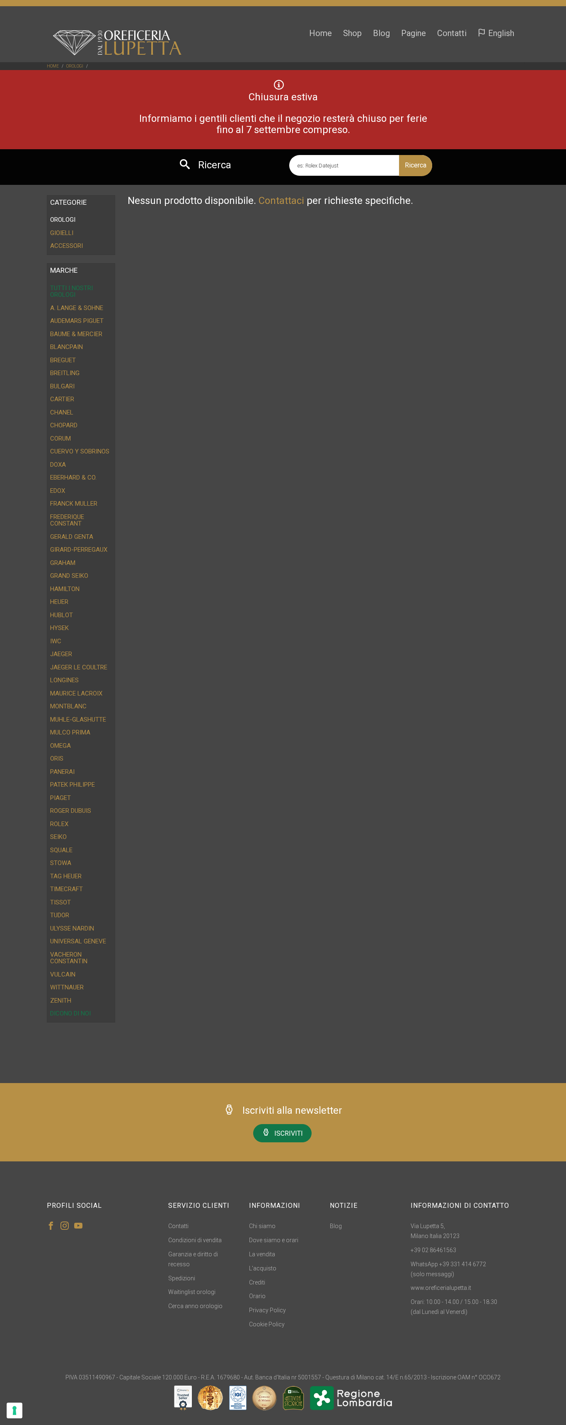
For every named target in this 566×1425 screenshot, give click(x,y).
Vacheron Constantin (68, 958)
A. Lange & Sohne (76, 308)
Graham (62, 563)
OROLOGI (74, 66)
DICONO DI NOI (70, 1013)
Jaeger (61, 654)
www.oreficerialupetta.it (441, 1287)
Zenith (60, 1000)
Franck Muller (73, 503)
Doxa (58, 464)
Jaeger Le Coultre (78, 667)
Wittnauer (67, 987)
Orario (257, 1296)
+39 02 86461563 (433, 1250)
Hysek (59, 628)
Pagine (413, 33)
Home (320, 33)
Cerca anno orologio (195, 1306)
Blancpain (66, 347)
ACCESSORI (66, 246)
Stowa (60, 863)
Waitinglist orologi (191, 1292)
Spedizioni (181, 1278)
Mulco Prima (70, 732)
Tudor (59, 915)
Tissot (60, 902)
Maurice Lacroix (76, 693)
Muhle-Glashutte (78, 719)
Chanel (61, 412)
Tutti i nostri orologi (71, 291)
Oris (56, 758)
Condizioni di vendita (195, 1240)
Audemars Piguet (77, 321)
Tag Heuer (66, 876)
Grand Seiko (69, 575)
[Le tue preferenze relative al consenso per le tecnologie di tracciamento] (14, 1410)
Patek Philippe (72, 784)
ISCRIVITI (288, 1133)
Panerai (62, 772)
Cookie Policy (267, 1324)
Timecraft (66, 889)
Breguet (63, 360)
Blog (381, 33)
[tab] (81, 219)
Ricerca (415, 165)
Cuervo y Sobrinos (79, 451)
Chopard (63, 425)
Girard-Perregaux (78, 549)
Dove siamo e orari (273, 1240)
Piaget (60, 798)
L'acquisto (262, 1268)
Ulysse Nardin (72, 928)
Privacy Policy (267, 1310)
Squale (61, 850)
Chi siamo (262, 1226)
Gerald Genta (71, 536)
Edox (57, 490)
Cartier (62, 399)
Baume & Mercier (76, 334)
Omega (60, 745)
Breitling (65, 373)
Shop (352, 33)
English (500, 33)
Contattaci (281, 200)
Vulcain (62, 974)
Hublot (61, 615)
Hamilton (65, 589)
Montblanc (68, 706)
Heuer (59, 602)
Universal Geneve (78, 941)
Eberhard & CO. (73, 477)
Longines (64, 680)
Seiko (58, 837)
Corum (60, 438)
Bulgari (62, 386)
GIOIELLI (61, 233)
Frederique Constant (67, 520)
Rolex (59, 824)
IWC (55, 641)
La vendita (262, 1254)
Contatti (452, 33)
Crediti (257, 1282)
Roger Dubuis (70, 810)
